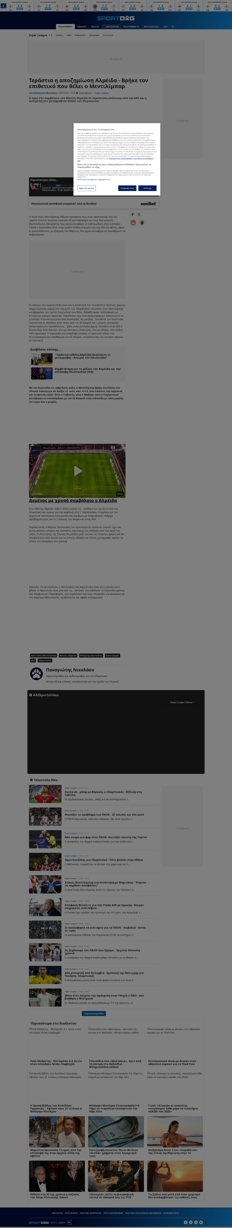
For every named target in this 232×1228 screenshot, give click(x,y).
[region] (117, 159)
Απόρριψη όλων (127, 188)
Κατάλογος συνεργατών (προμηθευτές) (93, 179)
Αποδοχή (147, 188)
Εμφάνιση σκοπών (86, 188)
